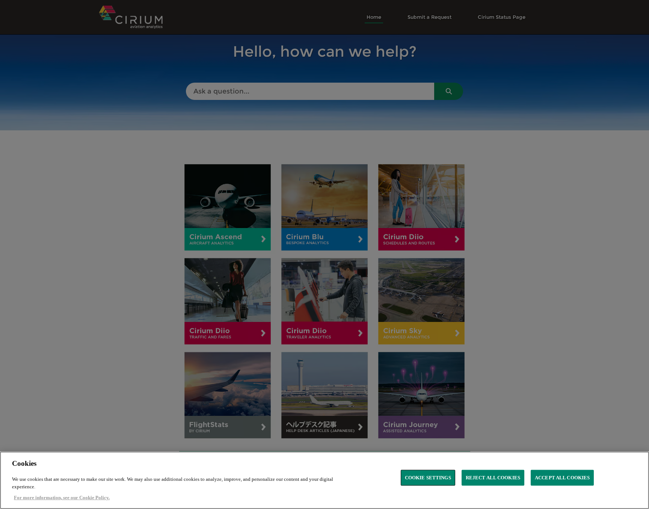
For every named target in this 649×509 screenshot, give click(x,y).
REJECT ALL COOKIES (493, 477)
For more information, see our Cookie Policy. (62, 497)
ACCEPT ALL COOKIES (562, 477)
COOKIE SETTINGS (428, 477)
